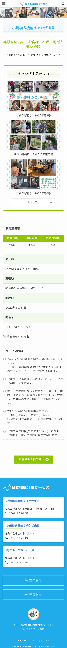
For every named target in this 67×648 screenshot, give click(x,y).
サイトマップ (45, 640)
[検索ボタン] (63, 3)
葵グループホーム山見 (20, 550)
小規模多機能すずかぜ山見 (23, 525)
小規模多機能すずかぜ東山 (23, 501)
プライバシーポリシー (26, 640)
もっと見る (33, 202)
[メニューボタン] (3, 3)
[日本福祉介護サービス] (33, 3)
